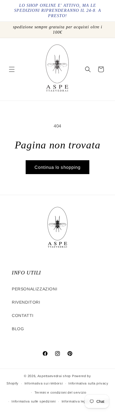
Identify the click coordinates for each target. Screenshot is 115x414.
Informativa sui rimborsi (43, 383)
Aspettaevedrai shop (54, 376)
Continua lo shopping (57, 167)
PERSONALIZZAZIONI (34, 289)
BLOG (18, 328)
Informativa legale (76, 401)
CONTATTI (23, 315)
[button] (11, 69)
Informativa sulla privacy (88, 383)
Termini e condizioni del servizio (60, 392)
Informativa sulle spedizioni (34, 401)
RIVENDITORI (26, 302)
